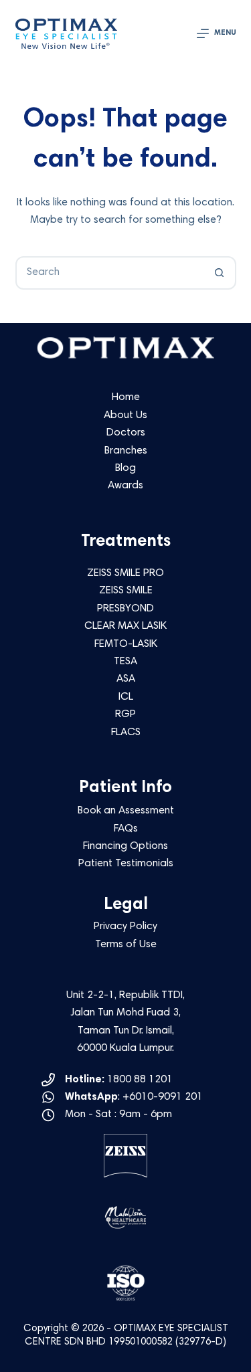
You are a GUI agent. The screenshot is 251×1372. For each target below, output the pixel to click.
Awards (125, 485)
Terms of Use (126, 944)
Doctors (125, 432)
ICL (125, 697)
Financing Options (125, 846)
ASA (125, 679)
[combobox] (110, 273)
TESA (125, 661)
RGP (125, 714)
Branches (125, 451)
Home (126, 397)
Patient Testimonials (125, 863)
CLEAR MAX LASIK (125, 626)
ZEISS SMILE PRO (125, 573)
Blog (125, 468)
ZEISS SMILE (126, 590)
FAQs (126, 828)
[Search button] (219, 273)
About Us (125, 415)
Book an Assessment (126, 810)
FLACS (126, 732)
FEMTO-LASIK (125, 644)
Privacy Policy (125, 926)
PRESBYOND (125, 608)
